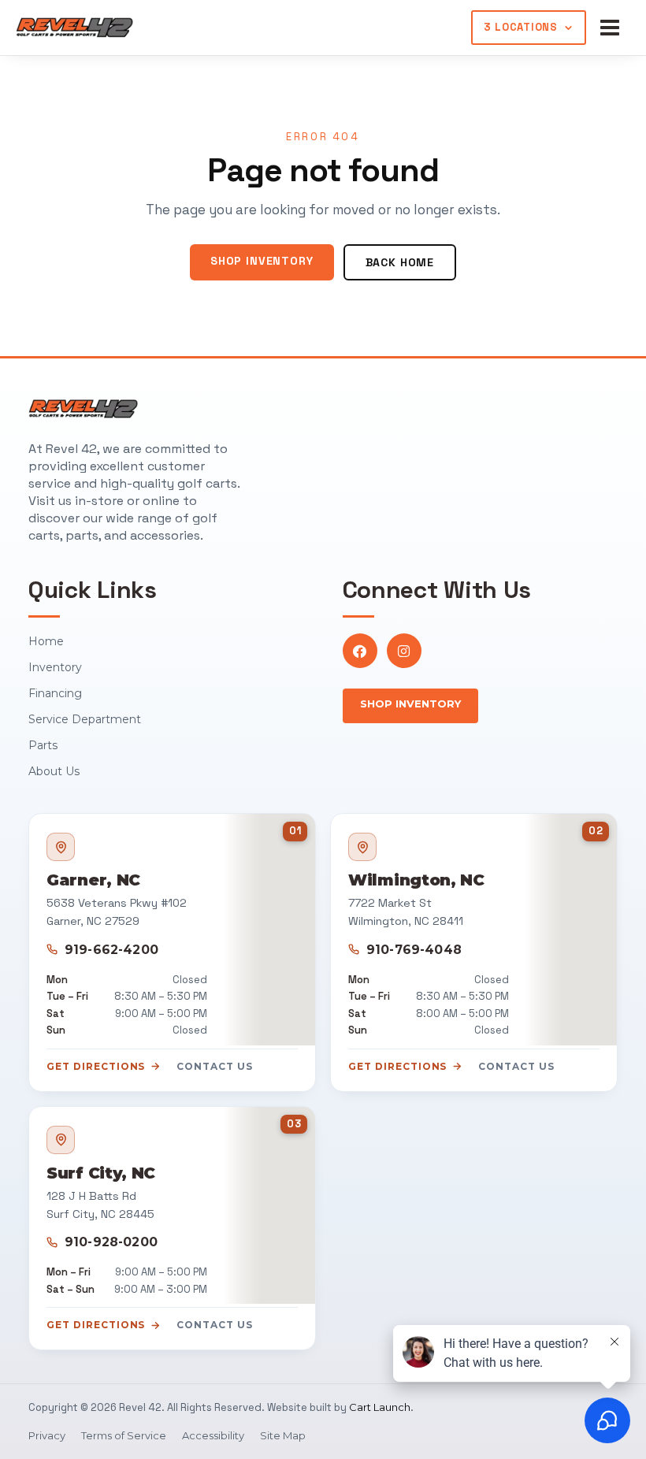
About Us (54, 771)
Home (46, 641)
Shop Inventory (262, 261)
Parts (43, 745)
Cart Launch (379, 1407)
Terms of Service (123, 1435)
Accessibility (213, 1435)
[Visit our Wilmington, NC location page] (571, 929)
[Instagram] (404, 650)
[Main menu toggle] (613, 27)
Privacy (46, 1435)
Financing (55, 693)
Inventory (55, 667)
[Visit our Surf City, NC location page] (269, 1206)
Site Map (283, 1435)
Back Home (400, 262)
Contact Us (214, 1066)
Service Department (84, 719)
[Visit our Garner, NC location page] (269, 929)
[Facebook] (360, 650)
